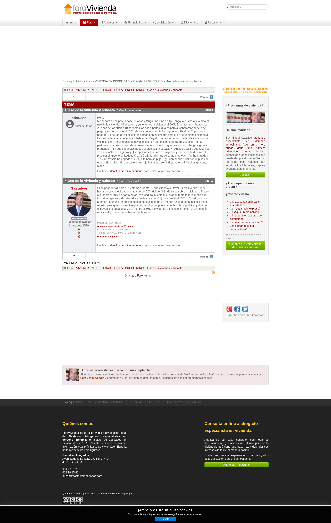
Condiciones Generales (111, 493)
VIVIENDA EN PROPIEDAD (112, 81)
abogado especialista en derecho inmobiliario (245, 141)
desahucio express (247, 208)
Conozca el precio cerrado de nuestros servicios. (245, 246)
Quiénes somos (77, 423)
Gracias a (130, 275)
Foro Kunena (145, 275)
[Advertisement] (165, 52)
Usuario (213, 22)
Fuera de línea (79, 218)
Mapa (129, 493)
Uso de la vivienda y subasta (164, 90)
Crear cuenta (135, 171)
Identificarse (116, 171)
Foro (90, 22)
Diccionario (191, 22)
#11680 (209, 110)
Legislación (164, 22)
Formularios (136, 22)
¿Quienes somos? (72, 493)
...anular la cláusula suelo (245, 222)
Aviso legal (90, 493)
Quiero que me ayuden (236, 464)
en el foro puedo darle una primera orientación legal (245, 148)
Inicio (72, 22)
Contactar (245, 174)
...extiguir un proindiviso (244, 212)
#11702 (209, 180)
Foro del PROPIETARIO (148, 81)
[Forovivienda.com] (90, 9)
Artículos (109, 22)
